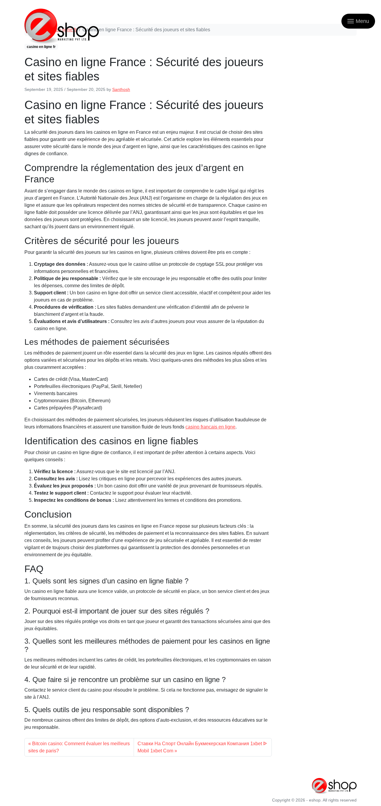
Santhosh (121, 89)
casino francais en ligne (210, 426)
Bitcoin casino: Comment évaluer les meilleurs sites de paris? (79, 747)
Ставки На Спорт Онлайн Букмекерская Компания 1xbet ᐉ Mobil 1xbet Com (202, 747)
